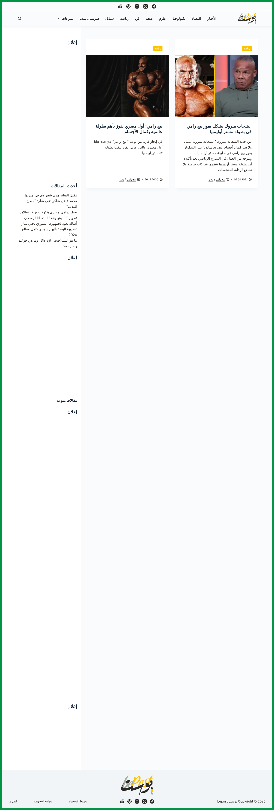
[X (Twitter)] (145, 6)
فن (137, 18)
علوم (162, 18)
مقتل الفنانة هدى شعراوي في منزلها (51, 195)
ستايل (109, 18)
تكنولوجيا (179, 18)
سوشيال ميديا (89, 18)
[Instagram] (137, 6)
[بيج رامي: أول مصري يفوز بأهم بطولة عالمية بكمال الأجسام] (127, 86)
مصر (210, 179)
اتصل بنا (13, 801)
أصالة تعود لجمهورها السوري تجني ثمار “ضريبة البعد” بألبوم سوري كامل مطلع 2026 (49, 229)
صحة (149, 18)
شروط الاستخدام (78, 801)
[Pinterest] (128, 6)
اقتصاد (196, 18)
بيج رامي (220, 179)
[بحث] (19, 18)
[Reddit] (120, 6)
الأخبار (211, 18)
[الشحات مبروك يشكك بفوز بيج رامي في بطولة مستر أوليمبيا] (216, 86)
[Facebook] (154, 6)
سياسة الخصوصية (42, 801)
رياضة (124, 18)
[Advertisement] (46, 113)
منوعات (67, 18)
